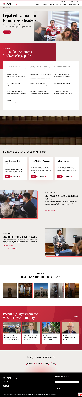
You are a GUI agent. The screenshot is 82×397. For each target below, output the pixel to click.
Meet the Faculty (64, 1)
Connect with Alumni (74, 1)
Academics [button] (45, 4)
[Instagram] (4, 386)
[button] (78, 4)
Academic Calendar (11, 394)
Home (4, 7)
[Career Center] (25, 290)
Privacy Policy (53, 394)
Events (74, 4)
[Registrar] (72, 290)
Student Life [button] (58, 4)
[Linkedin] (6, 386)
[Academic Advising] (56, 290)
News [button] (69, 4)
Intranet (24, 394)
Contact (4, 394)
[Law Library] (10, 290)
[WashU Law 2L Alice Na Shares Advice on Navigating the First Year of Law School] (51, 332)
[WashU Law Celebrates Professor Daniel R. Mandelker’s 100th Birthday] (70, 332)
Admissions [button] (38, 4)
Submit (58, 388)
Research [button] (52, 4)
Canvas (18, 394)
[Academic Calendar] (41, 290)
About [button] (65, 4)
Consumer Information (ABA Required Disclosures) (39, 394)
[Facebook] (8, 386)
